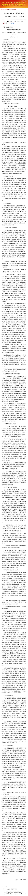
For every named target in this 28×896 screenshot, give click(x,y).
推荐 (22, 21)
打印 (4, 21)
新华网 (17, 16)
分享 (18, 21)
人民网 (1, 9)
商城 (15, 21)
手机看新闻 (21, 16)
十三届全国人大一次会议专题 (10, 9)
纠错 (11, 21)
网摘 (8, 21)
